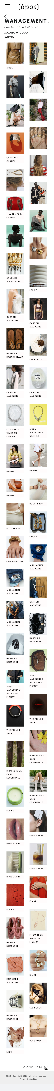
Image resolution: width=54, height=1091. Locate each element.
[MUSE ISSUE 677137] (38, 54)
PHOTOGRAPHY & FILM (21, 27)
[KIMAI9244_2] (38, 960)
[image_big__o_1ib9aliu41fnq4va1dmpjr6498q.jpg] (38, 821)
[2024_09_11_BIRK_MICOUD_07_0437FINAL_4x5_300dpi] (38, 781)
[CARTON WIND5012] (15, 301)
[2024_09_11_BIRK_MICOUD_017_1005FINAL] (15, 754)
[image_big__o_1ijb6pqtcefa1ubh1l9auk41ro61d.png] (38, 887)
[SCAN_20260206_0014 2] (38, 138)
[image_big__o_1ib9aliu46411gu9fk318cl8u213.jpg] (15, 829)
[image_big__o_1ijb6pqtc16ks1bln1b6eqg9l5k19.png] (38, 854)
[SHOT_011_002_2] (38, 704)
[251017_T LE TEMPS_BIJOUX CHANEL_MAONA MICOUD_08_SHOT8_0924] (38, 221)
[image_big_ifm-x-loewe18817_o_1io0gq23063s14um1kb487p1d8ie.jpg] (38, 276)
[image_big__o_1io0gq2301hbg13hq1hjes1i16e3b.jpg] (15, 514)
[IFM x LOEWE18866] (15, 796)
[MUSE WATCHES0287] (15, 676)
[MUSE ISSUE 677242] (15, 86)
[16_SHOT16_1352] (15, 485)
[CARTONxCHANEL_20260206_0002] (38, 165)
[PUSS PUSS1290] (38, 1026)
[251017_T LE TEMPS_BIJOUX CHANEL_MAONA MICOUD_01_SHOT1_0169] (15, 203)
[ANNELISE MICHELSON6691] (15, 263)
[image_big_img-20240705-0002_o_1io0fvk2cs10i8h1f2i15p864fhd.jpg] (38, 378)
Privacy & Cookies (28, 1079)
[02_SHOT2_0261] (38, 455)
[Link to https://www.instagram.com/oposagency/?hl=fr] (46, 1067)
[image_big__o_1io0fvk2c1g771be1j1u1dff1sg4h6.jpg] (15, 644)
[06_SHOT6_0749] (15, 456)
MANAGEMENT (25, 21)
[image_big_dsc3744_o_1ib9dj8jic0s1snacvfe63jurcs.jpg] (15, 610)
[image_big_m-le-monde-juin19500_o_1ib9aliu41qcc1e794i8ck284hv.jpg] (38, 553)
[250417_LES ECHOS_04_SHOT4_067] (38, 345)
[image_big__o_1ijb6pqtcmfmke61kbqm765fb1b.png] (15, 862)
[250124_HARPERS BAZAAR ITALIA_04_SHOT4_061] (15, 339)
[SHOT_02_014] (15, 715)
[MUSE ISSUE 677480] (38, 82)
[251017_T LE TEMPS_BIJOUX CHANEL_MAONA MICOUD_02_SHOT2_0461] (38, 193)
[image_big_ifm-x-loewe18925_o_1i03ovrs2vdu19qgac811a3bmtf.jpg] (15, 895)
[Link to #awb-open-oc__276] (7, 6)
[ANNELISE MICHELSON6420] (38, 248)
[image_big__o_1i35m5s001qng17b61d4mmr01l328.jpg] (38, 587)
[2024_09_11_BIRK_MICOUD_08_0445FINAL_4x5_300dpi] (38, 741)
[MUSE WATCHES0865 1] (38, 660)
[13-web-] (15, 928)
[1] (15, 180)
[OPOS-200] (28, 4)
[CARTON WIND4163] (38, 309)
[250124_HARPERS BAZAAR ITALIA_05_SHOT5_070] (15, 1001)
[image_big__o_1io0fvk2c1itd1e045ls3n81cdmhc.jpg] (38, 624)
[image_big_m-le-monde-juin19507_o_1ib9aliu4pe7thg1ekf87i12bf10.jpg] (15, 578)
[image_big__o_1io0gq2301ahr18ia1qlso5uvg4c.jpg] (38, 489)
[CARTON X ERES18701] (15, 1037)
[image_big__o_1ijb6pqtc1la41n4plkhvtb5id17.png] (38, 920)
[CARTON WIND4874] (15, 377)
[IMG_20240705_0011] (38, 522)
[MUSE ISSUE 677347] (15, 115)
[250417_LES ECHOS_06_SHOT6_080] (38, 993)
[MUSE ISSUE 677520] (38, 110)
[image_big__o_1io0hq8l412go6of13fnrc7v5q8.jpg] (15, 547)
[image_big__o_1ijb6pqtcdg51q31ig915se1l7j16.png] (15, 415)
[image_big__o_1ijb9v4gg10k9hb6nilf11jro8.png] (15, 965)
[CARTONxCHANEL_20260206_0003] (15, 143)
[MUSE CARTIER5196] (38, 414)
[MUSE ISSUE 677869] (15, 53)
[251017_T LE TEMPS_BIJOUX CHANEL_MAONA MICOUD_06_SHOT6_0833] (15, 236)
